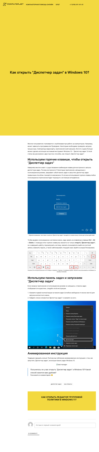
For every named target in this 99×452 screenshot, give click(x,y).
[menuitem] (40, 4)
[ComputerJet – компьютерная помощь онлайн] (13, 4)
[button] (89, 4)
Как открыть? (68, 384)
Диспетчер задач (56, 384)
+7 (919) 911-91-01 (76, 4)
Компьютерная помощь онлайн (39, 4)
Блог (58, 4)
